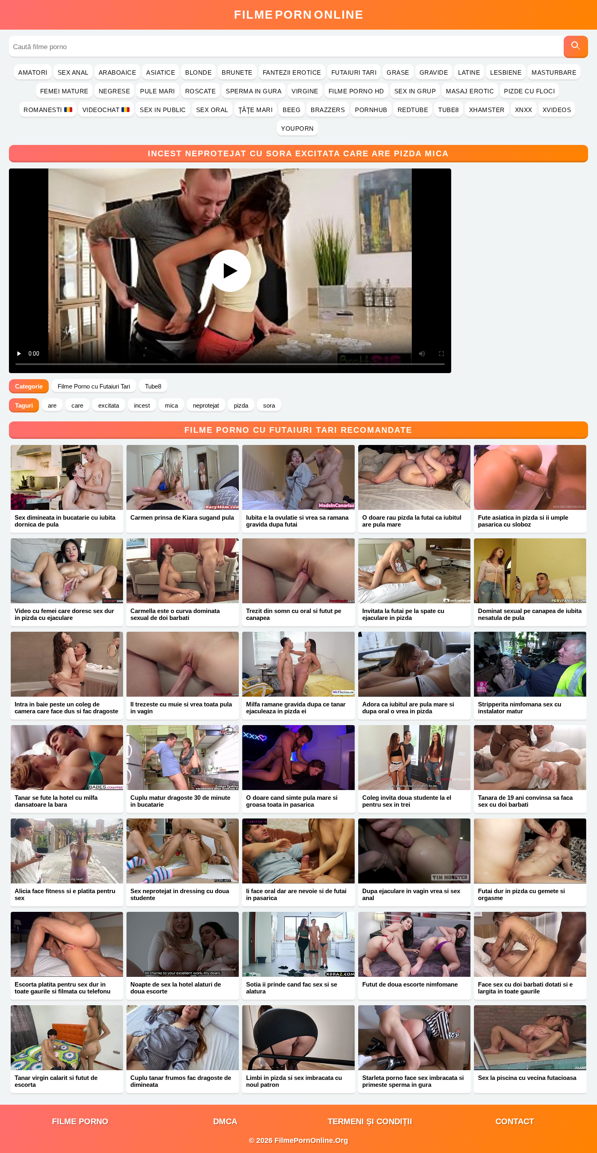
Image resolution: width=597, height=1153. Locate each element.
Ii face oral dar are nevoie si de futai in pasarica (296, 894)
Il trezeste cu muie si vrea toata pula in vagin (181, 708)
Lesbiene (505, 72)
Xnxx (523, 109)
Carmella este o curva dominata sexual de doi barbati (175, 614)
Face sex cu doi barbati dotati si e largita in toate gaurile (525, 988)
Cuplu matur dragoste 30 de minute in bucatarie (180, 801)
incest (142, 405)
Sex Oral (212, 109)
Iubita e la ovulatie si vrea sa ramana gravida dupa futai (297, 521)
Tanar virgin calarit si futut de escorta (56, 1081)
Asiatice (160, 72)
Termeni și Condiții (370, 1121)
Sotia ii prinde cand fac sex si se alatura (291, 988)
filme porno (80, 1121)
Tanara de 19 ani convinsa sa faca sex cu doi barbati (525, 801)
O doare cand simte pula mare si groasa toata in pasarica (291, 801)
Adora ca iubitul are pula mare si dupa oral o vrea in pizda (408, 708)
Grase (398, 72)
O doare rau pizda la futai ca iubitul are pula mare (411, 521)
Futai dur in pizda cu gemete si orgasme (521, 894)
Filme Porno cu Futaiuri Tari (94, 386)
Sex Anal (73, 72)
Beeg (292, 109)
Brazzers (328, 109)
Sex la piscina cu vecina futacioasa (527, 1077)
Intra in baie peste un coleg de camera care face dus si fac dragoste (66, 708)
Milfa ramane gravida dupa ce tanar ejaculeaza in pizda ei (296, 708)
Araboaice (117, 72)
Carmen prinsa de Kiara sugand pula (182, 517)
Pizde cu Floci (529, 91)
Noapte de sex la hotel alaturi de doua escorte (175, 988)
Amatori (33, 72)
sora (269, 405)
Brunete (237, 72)
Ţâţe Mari (255, 109)
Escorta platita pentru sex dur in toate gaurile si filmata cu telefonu (62, 988)
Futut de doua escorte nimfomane (410, 984)
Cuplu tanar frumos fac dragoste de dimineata (180, 1081)
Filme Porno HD (356, 91)
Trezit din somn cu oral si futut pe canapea (293, 614)
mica (171, 405)
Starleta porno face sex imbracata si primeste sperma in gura (413, 1081)
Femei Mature (64, 91)
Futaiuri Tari (354, 72)
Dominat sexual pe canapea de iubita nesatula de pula (530, 614)
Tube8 (448, 109)
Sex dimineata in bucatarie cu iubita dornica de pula (65, 521)
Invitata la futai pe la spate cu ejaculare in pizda (403, 614)
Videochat (101, 109)
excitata (108, 405)
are (52, 405)
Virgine (305, 91)
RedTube (413, 109)
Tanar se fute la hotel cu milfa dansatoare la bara (56, 801)
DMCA (225, 1121)
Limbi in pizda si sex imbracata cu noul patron (294, 1081)
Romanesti (43, 109)
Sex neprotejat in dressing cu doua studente (179, 894)
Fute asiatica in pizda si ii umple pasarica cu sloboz (523, 521)
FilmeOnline (298, 14)
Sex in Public (163, 109)
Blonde (198, 72)
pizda (241, 405)
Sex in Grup (415, 91)
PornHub (371, 109)
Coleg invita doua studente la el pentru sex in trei (406, 801)
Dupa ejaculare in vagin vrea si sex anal (411, 894)
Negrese (114, 91)
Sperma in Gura (253, 91)
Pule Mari (157, 91)
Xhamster (487, 109)
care (77, 405)
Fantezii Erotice (292, 72)
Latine (469, 72)
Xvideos (557, 109)
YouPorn (297, 128)
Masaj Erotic (470, 91)
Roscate (200, 91)
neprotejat (206, 405)
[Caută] (576, 47)
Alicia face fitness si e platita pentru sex (65, 894)
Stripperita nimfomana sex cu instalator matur (519, 708)
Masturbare (554, 72)
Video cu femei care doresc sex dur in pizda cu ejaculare (64, 614)
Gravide (434, 72)
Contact (514, 1121)
